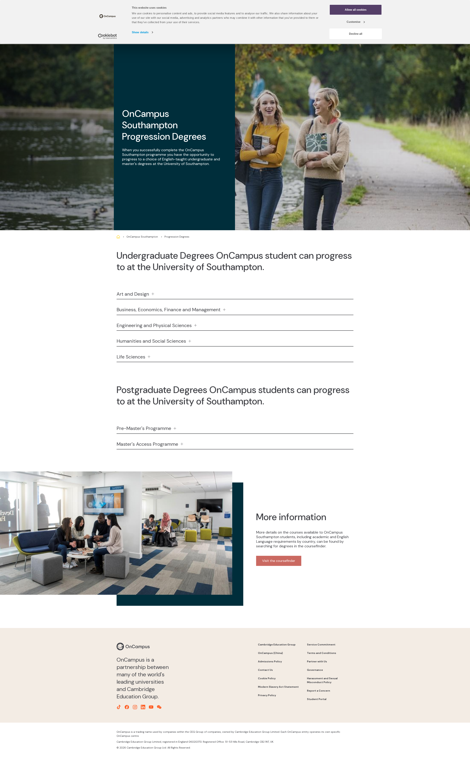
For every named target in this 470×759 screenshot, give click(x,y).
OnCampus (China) (270, 653)
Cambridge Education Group (277, 644)
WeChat (159, 707)
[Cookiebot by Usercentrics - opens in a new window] (107, 36)
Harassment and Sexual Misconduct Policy (322, 680)
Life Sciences (131, 357)
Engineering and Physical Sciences (154, 325)
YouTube (151, 707)
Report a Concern (318, 690)
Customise (353, 21)
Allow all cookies (355, 9)
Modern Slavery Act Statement (278, 686)
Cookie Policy (267, 678)
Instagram (135, 707)
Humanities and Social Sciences (151, 341)
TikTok (119, 707)
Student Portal (316, 699)
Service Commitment (321, 644)
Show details (140, 32)
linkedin (143, 707)
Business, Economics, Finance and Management (168, 309)
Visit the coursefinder (278, 561)
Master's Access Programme (147, 444)
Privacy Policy (267, 695)
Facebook (127, 707)
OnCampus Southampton (142, 236)
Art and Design (133, 294)
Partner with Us (317, 661)
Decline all (355, 33)
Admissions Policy (270, 661)
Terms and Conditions (321, 653)
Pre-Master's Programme (144, 428)
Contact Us (265, 670)
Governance (315, 670)
